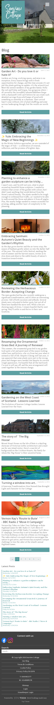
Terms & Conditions (25, 664)
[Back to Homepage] (11, 12)
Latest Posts (8, 566)
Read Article (25, 112)
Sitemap (25, 685)
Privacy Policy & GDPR (25, 671)
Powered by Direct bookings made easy (25, 698)
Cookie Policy (25, 668)
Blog (5, 50)
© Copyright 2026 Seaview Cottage (25, 657)
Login (25, 689)
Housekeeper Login (25, 692)
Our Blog (25, 661)
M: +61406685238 (25, 680)
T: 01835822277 (25, 677)
